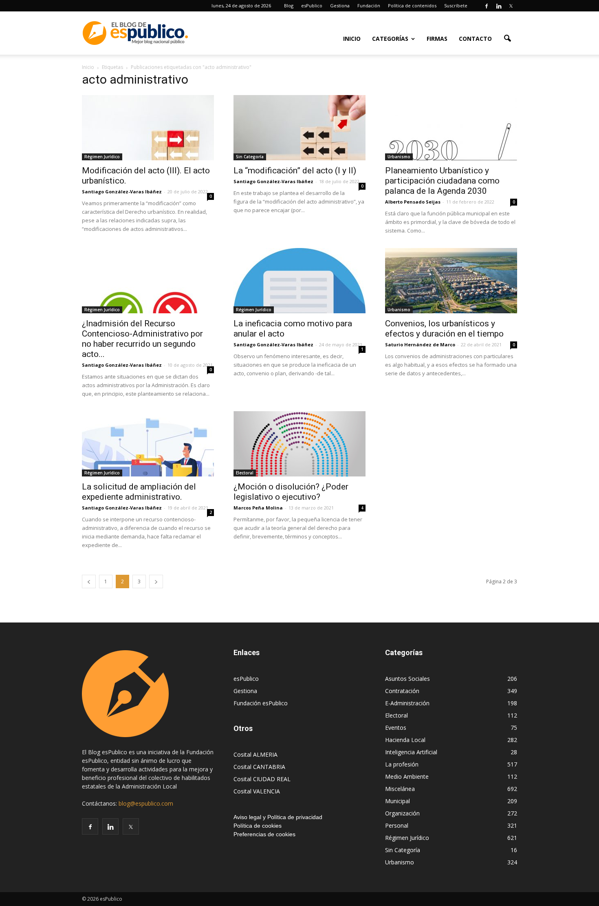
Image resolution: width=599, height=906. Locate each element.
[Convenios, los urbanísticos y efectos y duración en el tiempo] (451, 280)
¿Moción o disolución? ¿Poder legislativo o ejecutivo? (290, 492)
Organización (402, 813)
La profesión (401, 764)
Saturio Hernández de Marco (420, 344)
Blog (288, 5)
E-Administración (407, 703)
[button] (507, 38)
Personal (396, 825)
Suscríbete (455, 5)
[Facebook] (486, 6)
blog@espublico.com (146, 803)
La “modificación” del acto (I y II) (294, 170)
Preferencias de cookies (264, 834)
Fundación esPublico (260, 703)
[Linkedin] (499, 6)
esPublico (311, 5)
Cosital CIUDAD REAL (262, 779)
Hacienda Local (405, 740)
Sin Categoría (250, 156)
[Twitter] (511, 6)
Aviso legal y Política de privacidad (277, 817)
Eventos (395, 727)
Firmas (437, 38)
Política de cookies (257, 825)
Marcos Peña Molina (258, 508)
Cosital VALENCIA (256, 791)
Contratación (402, 691)
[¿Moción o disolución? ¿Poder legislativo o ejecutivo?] (299, 443)
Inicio (352, 38)
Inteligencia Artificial (411, 752)
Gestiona (340, 5)
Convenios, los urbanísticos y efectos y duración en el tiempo (444, 329)
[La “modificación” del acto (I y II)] (299, 127)
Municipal (397, 801)
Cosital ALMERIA (255, 754)
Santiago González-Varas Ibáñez (122, 191)
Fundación (368, 5)
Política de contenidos (412, 5)
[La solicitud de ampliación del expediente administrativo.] (148, 443)
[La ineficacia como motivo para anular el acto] (299, 280)
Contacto (475, 38)
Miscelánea (400, 789)
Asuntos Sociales (407, 678)
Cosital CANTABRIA (259, 767)
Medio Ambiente (407, 776)
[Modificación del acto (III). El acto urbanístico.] (148, 127)
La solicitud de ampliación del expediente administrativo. (139, 492)
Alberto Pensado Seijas (412, 202)
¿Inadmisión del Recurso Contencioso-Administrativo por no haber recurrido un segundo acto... (142, 339)
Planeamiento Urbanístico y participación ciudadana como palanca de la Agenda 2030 (442, 181)
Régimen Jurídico (102, 156)
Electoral (244, 473)
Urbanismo (399, 156)
